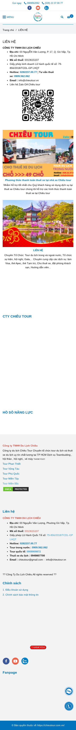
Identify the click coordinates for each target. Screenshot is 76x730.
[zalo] (46, 7)
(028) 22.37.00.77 (54, 3)
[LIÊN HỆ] (38, 17)
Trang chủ (8, 30)
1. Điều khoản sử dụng (15, 589)
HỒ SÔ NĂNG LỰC (18, 412)
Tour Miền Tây (11, 478)
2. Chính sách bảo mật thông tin (21, 594)
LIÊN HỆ (38, 250)
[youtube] (38, 7)
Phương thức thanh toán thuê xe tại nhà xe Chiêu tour (38, 180)
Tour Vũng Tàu (11, 468)
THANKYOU (38, 647)
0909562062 (33, 3)
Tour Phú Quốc (11, 473)
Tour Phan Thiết (12, 463)
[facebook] (30, 7)
